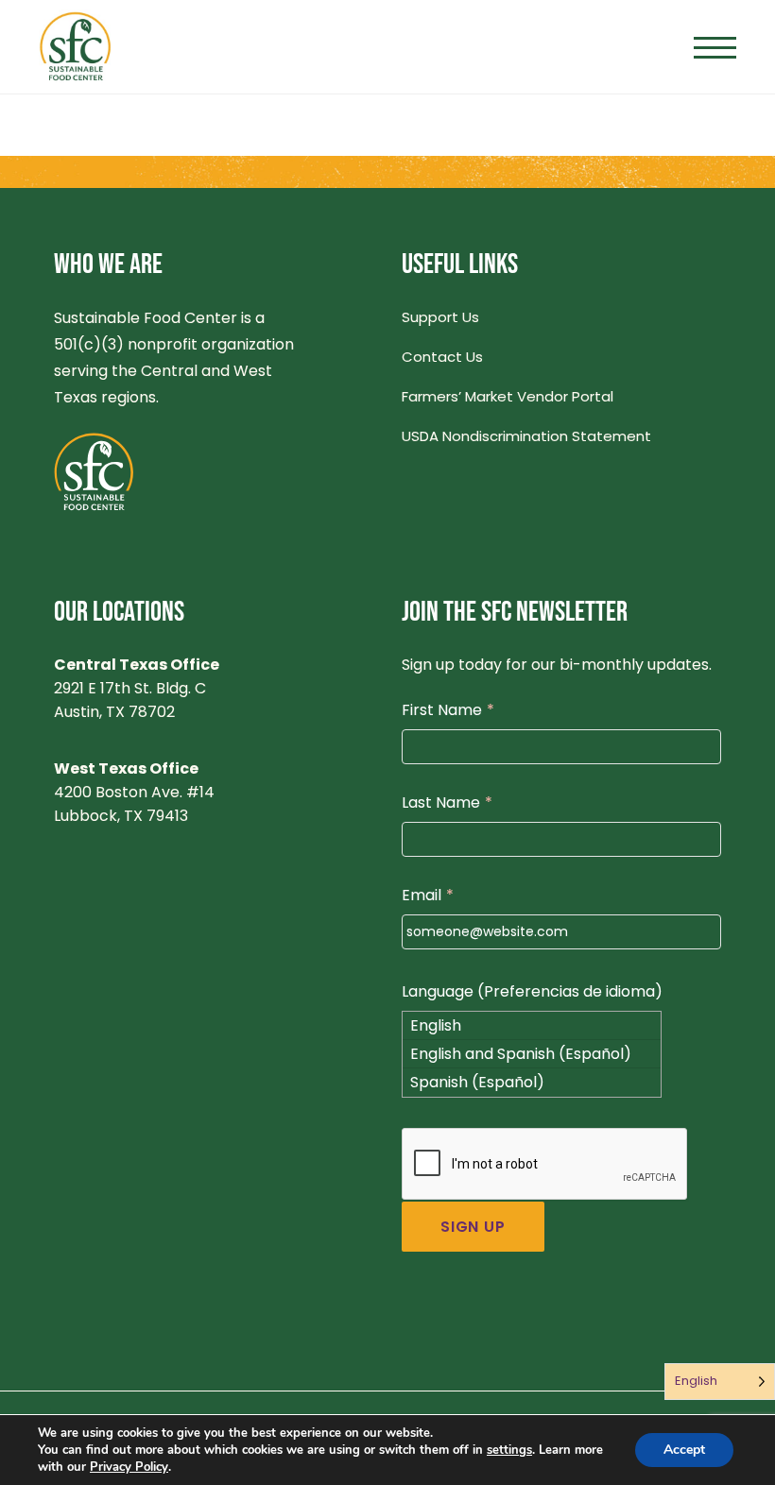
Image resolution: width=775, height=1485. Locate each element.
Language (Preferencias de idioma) (532, 991)
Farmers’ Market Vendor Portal (507, 396)
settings (509, 1450)
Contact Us (442, 357)
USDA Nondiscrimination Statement (526, 436)
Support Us (440, 317)
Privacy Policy (129, 1467)
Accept (684, 1450)
